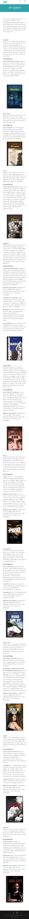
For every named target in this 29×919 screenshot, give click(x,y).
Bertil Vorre (19, 915)
